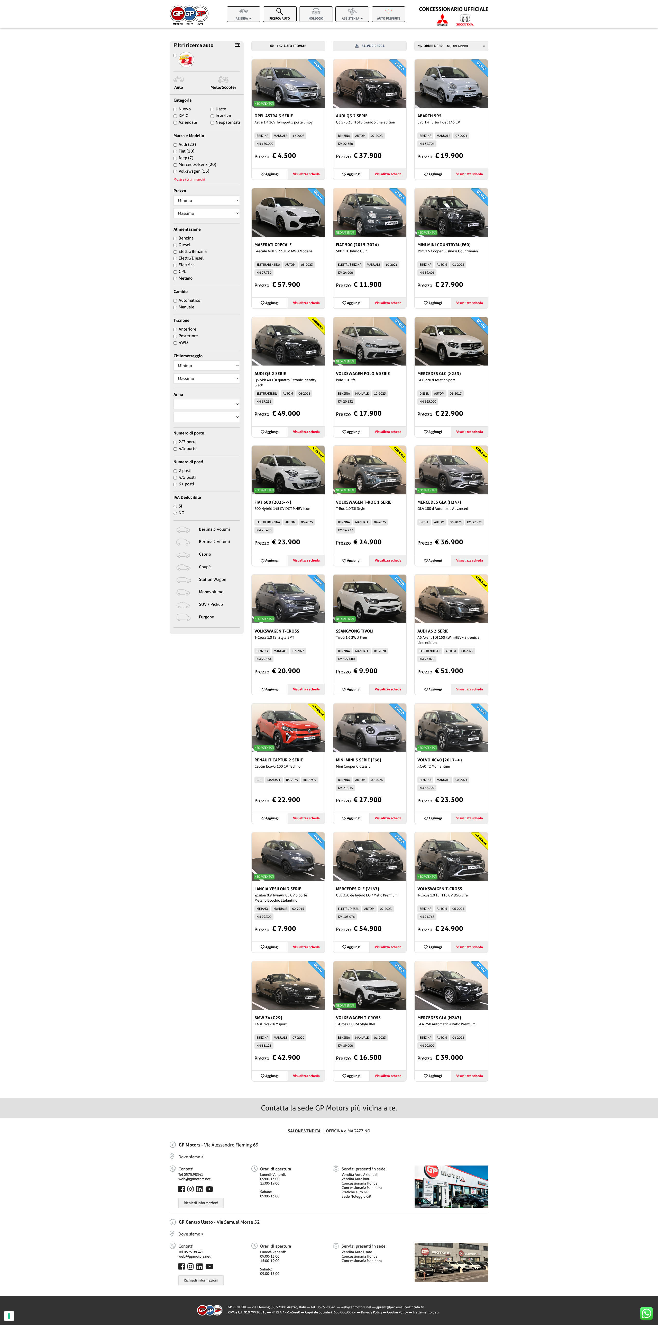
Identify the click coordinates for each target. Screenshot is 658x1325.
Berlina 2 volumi (214, 541)
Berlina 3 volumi (214, 529)
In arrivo (223, 115)
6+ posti (186, 484)
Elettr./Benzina (193, 251)
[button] (243, 13)
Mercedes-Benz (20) (197, 164)
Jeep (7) (186, 157)
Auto (178, 87)
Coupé (205, 566)
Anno (178, 394)
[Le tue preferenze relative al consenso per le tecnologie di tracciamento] (9, 1316)
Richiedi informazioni (201, 1203)
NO (182, 512)
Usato (221, 108)
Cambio (180, 291)
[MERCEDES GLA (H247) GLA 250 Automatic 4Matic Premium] (451, 985)
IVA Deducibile (187, 497)
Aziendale (188, 122)
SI (180, 506)
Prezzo (179, 190)
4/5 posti (187, 477)
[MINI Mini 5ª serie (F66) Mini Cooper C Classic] (369, 728)
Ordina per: (432, 46)
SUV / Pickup (211, 604)
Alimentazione (187, 229)
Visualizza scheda (306, 174)
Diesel (184, 244)
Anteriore (187, 329)
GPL (182, 271)
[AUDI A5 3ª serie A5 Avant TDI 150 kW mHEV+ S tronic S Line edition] (451, 599)
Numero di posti (188, 461)
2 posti (185, 470)
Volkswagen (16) (194, 171)
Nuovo (185, 108)
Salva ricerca (372, 46)
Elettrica (187, 264)
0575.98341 (326, 1307)
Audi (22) (187, 144)
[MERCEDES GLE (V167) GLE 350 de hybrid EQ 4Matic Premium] (369, 856)
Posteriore (188, 335)
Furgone (206, 617)
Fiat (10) (186, 151)
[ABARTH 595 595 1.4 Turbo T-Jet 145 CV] (451, 83)
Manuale (186, 307)
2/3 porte (188, 441)
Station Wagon (212, 579)
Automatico (189, 300)
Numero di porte (188, 433)
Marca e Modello (188, 135)
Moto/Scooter (223, 87)
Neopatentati (228, 122)
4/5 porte (188, 448)
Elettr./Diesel (191, 258)
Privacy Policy (371, 1312)
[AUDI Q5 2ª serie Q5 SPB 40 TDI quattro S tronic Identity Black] (288, 341)
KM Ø (184, 115)
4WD (183, 342)
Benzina (186, 238)
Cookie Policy (397, 1312)
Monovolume (211, 591)
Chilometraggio (188, 355)
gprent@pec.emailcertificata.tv (400, 1307)
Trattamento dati (426, 1312)
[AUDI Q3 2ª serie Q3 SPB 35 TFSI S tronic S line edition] (369, 83)
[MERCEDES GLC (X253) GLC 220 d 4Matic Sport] (451, 341)
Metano (186, 278)
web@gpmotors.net (194, 1179)
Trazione (181, 320)
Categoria (182, 100)
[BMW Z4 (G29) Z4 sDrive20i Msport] (288, 985)
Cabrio (205, 554)
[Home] (189, 15)
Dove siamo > (191, 1156)
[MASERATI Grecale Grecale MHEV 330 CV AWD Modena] (288, 212)
